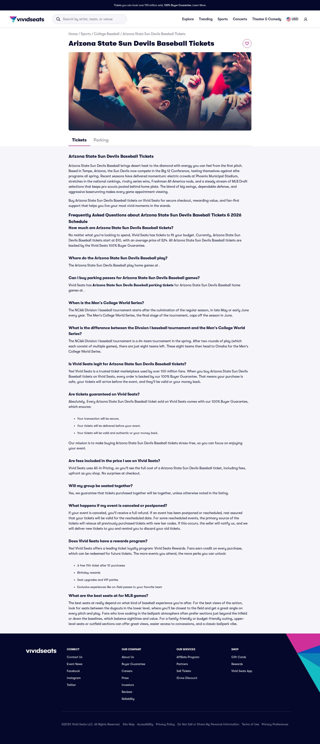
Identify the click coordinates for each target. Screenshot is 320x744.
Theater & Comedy (266, 19)
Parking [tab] (101, 139)
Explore (188, 19)
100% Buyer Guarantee (177, 5)
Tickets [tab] (79, 139)
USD (295, 19)
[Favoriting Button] (247, 43)
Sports (223, 19)
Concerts (240, 19)
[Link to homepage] (28, 19)
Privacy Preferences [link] (275, 724)
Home (73, 34)
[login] (305, 19)
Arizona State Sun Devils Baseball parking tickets (133, 285)
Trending (205, 19)
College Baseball (107, 34)
